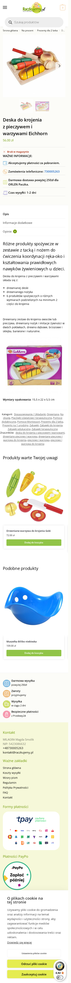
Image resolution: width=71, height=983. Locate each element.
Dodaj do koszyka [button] (33, 542)
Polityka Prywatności (15, 787)
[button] (62, 7)
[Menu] (8, 7)
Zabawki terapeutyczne (45, 429)
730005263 (52, 171)
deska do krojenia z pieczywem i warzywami (40, 432)
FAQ (5, 792)
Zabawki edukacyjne (19, 429)
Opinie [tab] (9, 231)
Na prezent (27, 30)
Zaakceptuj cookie (34, 974)
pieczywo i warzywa (38, 440)
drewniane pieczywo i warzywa (20, 436)
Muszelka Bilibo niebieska (21, 641)
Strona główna (10, 30)
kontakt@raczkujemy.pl (18, 752)
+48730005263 (13, 748)
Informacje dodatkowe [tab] (17, 223)
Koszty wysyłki (12, 773)
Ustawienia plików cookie (34, 953)
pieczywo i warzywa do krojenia (41, 442)
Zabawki (34, 425)
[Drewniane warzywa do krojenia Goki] (34, 495)
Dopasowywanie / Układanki (30, 414)
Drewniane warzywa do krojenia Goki (28, 531)
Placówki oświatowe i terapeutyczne (31, 418)
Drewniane (53, 414)
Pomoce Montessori (28, 421)
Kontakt (7, 797)
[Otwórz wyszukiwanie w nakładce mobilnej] (34, 22)
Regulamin (9, 782)
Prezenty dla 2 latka (47, 30)
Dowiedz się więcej (19, 942)
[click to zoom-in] (34, 66)
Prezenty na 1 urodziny (15, 425)
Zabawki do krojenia (51, 425)
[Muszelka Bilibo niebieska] (34, 605)
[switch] (59, 977)
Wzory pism (10, 777)
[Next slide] (59, 66)
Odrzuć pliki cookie (34, 964)
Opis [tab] (6, 214)
